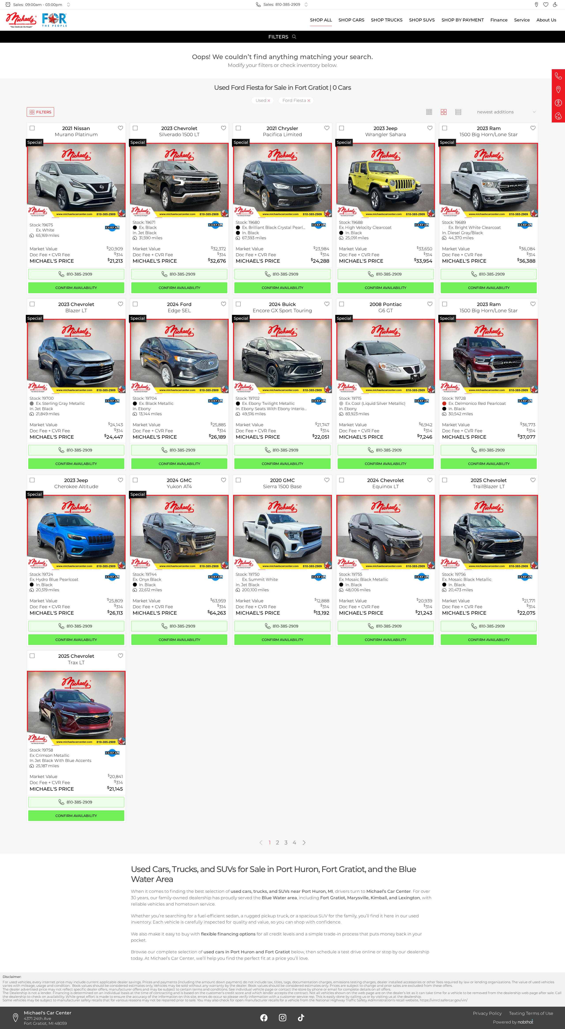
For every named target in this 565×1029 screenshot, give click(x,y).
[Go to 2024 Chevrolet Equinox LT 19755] (385, 532)
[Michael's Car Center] (21, 20)
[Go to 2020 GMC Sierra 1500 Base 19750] (282, 532)
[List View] (458, 112)
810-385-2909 (287, 4)
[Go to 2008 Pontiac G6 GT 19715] (385, 356)
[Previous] (261, 842)
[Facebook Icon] (264, 1018)
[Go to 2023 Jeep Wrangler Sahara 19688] (385, 180)
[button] (536, 4)
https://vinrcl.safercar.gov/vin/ (443, 1000)
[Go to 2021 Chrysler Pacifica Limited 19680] (282, 180)
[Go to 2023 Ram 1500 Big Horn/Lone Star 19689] (488, 180)
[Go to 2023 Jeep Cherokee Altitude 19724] (76, 532)
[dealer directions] (17, 1018)
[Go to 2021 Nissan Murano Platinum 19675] (76, 180)
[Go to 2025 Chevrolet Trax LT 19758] (76, 708)
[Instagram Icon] (282, 1018)
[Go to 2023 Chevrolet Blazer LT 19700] (76, 356)
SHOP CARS (351, 20)
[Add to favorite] (120, 128)
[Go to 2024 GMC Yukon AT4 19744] (179, 532)
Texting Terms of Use (531, 1013)
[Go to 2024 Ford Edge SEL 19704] (179, 356)
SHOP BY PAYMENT (463, 20)
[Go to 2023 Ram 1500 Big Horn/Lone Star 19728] (488, 356)
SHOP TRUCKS (387, 20)
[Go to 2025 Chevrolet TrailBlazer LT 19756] (488, 532)
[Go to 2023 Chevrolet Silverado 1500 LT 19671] (179, 180)
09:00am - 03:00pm (43, 4)
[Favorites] (545, 4)
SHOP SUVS (422, 20)
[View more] (68, 4)
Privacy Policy (487, 1013)
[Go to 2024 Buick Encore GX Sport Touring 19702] (282, 356)
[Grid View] (429, 112)
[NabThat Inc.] (525, 1022)
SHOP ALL (321, 20)
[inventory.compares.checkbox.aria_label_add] (32, 128)
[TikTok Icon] (301, 1018)
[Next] (304, 842)
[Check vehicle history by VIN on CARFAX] (112, 227)
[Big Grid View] (443, 112)
